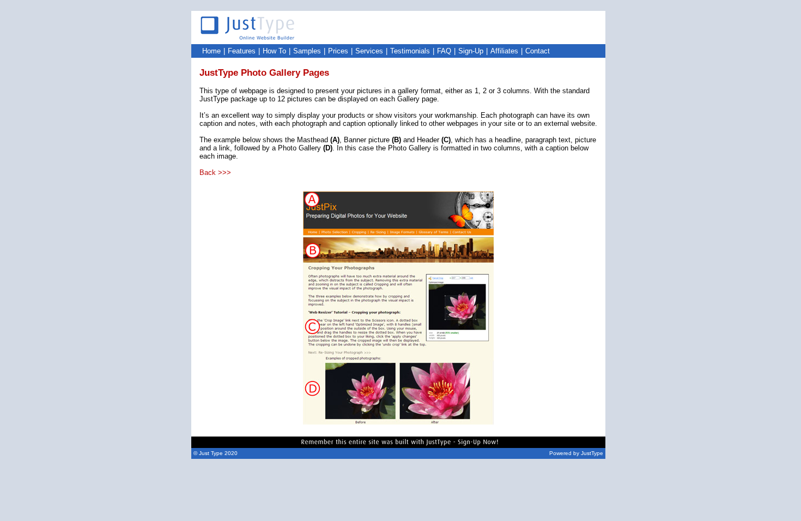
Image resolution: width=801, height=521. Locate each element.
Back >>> (215, 172)
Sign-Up (470, 51)
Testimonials (410, 51)
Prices (338, 51)
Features (242, 51)
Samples (307, 51)
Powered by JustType (576, 453)
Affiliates (504, 51)
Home (211, 51)
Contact (537, 51)
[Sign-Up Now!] (398, 445)
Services (369, 51)
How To (274, 51)
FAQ (444, 51)
